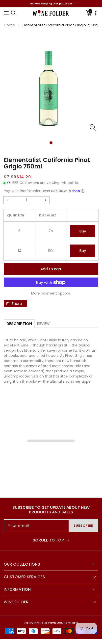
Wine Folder (67, 623)
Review (43, 323)
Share (16, 303)
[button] (6, 13)
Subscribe (83, 525)
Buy (82, 231)
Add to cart (51, 268)
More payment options (51, 293)
